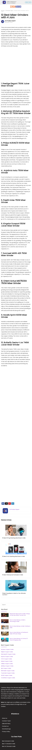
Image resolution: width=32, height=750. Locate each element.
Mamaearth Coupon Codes (8, 654)
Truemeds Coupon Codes (8, 673)
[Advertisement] (16, 65)
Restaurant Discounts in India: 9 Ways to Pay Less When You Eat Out (20, 614)
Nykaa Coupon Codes (6, 661)
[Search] (29, 7)
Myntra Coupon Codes (7, 656)
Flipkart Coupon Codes (7, 652)
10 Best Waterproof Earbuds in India (12, 575)
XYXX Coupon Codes (6, 659)
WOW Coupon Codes (6, 675)
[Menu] (2, 7)
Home (2, 10)
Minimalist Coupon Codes (7, 670)
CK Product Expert (10, 21)
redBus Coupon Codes (7, 663)
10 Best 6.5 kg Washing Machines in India (13, 538)
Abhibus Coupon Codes (7, 666)
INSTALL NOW (28, 2)
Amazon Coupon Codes (7, 649)
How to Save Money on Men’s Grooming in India (17, 620)
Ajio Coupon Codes (6, 668)
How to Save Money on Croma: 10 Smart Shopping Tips (19, 639)
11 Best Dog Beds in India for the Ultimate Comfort (14, 594)
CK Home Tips (9, 10)
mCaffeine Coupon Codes (8, 678)
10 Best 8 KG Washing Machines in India (13, 556)
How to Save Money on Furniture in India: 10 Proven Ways (19, 633)
